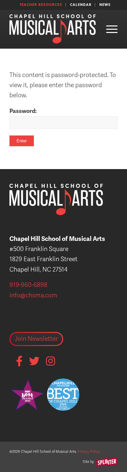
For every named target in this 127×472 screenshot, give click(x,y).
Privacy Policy (89, 451)
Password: (23, 111)
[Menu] (109, 29)
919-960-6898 (28, 285)
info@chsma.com (33, 295)
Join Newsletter (36, 339)
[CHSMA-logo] (52, 29)
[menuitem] (41, 5)
